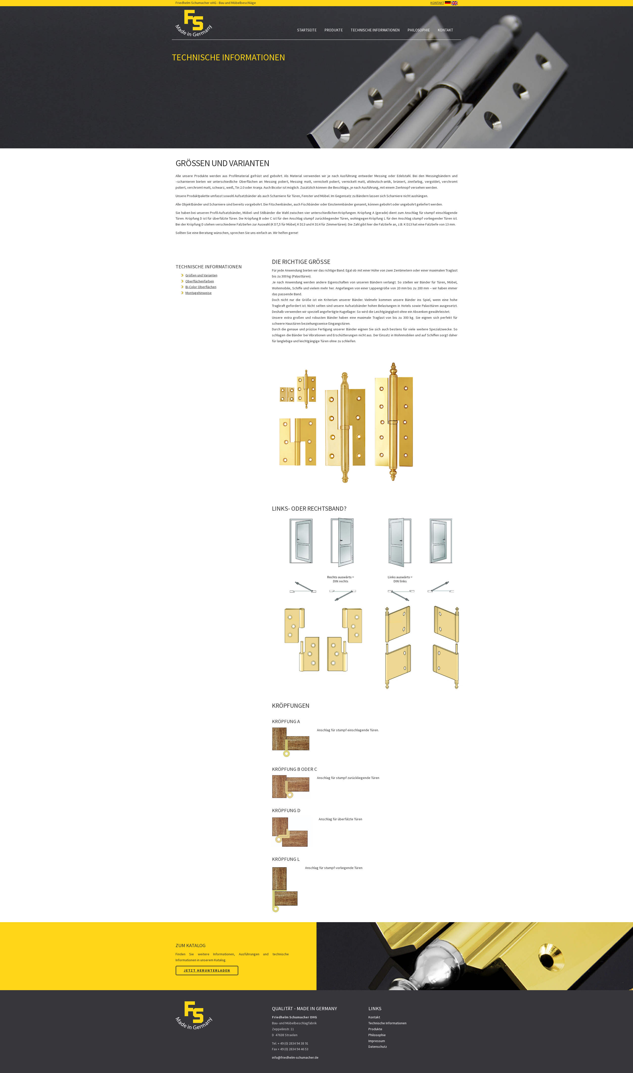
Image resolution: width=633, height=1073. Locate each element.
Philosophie (418, 30)
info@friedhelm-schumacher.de (295, 1057)
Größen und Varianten (201, 275)
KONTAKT (437, 2)
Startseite (306, 30)
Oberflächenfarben (199, 281)
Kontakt (445, 30)
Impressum (376, 1041)
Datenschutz (377, 1046)
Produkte (333, 30)
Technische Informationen (375, 30)
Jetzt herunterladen (207, 970)
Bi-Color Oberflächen (200, 287)
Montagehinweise (198, 293)
